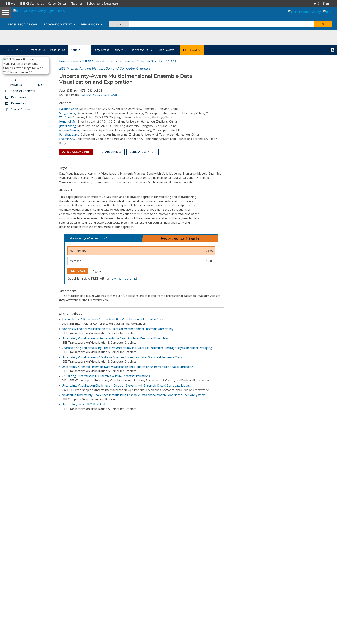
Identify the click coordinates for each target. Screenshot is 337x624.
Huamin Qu (66, 139)
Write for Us (140, 50)
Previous (16, 85)
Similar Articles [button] (20, 109)
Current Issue (36, 50)
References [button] (18, 103)
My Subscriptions (23, 24)
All (118, 24)
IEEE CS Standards (32, 3)
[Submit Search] (323, 24)
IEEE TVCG (15, 50)
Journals (76, 61)
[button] (316, 3)
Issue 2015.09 (79, 50)
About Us (77, 3)
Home (63, 61)
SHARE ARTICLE (111, 151)
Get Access (192, 50)
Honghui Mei (67, 121)
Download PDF (78, 151)
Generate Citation (143, 151)
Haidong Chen (68, 109)
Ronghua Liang (69, 134)
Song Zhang (67, 113)
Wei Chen (65, 117)
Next (41, 85)
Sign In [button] (327, 3)
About (118, 50)
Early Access (101, 50)
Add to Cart (78, 271)
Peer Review (166, 50)
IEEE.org (10, 3)
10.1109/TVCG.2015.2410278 (98, 95)
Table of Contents (22, 91)
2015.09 (171, 61)
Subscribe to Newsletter (103, 3)
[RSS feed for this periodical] (332, 50)
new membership (123, 278)
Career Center (57, 3)
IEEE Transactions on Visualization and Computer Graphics (124, 61)
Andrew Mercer (69, 130)
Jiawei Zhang (67, 126)
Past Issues (57, 50)
